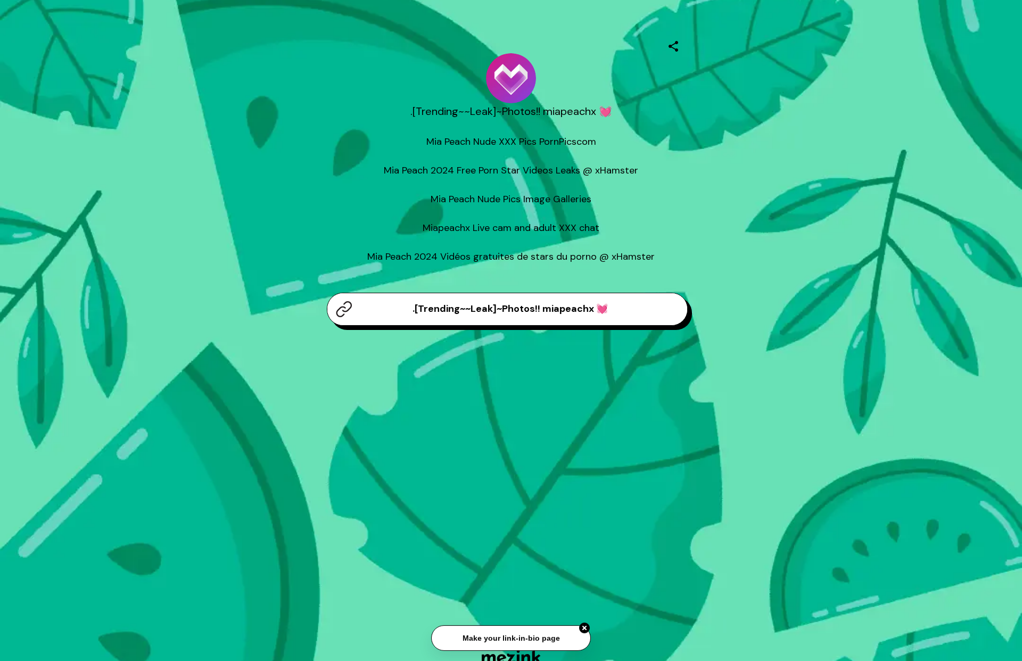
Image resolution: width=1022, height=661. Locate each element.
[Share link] (673, 44)
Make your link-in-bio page (510, 637)
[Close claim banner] (584, 627)
